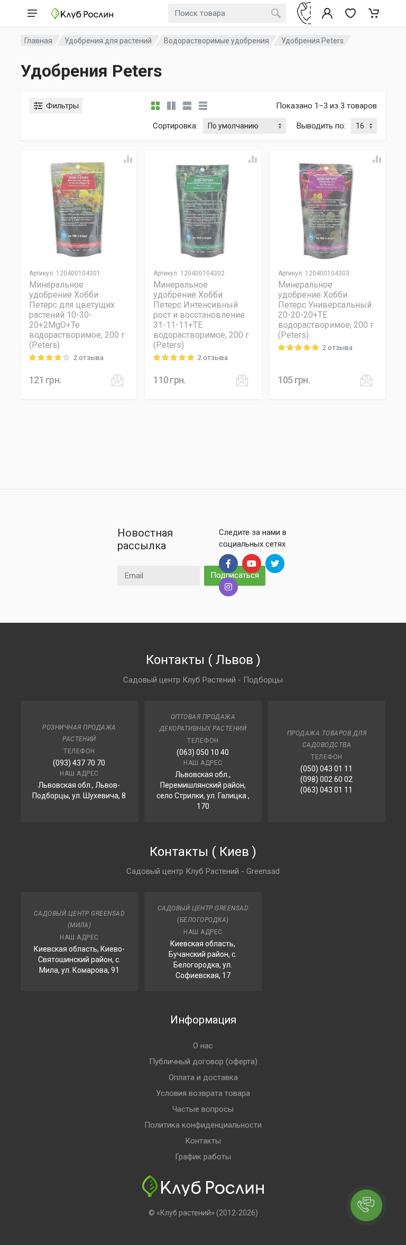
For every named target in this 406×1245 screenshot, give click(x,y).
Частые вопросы (203, 1109)
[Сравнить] (127, 159)
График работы (203, 1156)
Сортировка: (175, 126)
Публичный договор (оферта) (203, 1061)
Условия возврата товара (203, 1093)
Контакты (203, 1141)
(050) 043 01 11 (326, 768)
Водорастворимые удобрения (216, 40)
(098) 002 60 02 (326, 779)
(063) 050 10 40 (203, 752)
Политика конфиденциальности (203, 1125)
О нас (203, 1045)
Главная (38, 40)
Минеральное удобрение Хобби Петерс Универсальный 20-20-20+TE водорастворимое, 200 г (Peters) (326, 310)
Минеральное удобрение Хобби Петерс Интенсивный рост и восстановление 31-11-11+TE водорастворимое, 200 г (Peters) (201, 315)
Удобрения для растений (108, 40)
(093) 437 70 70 (79, 763)
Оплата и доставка (203, 1077)
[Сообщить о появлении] (117, 380)
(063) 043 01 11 (326, 790)
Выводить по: (321, 126)
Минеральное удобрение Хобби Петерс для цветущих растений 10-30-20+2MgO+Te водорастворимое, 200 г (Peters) (77, 315)
